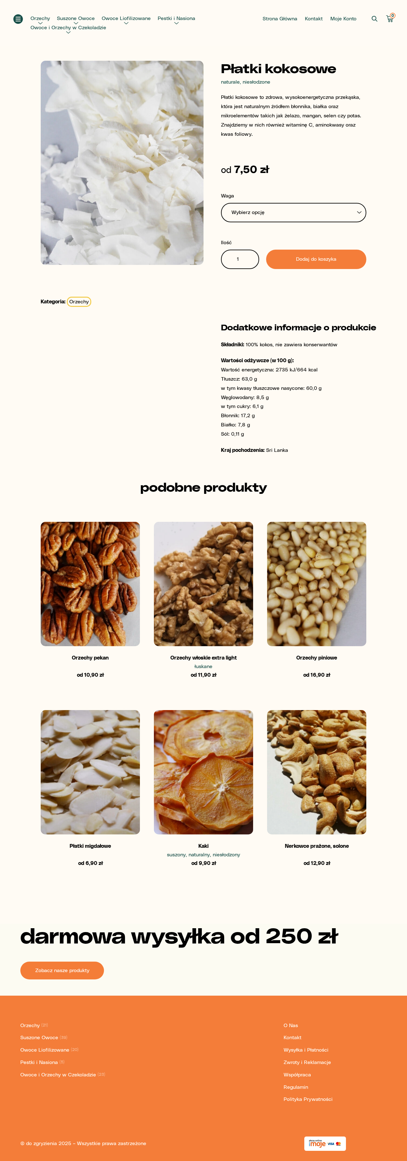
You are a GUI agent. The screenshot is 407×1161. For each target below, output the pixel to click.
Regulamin (296, 1087)
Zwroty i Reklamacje (307, 1062)
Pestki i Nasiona (176, 18)
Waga (227, 195)
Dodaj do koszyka (316, 259)
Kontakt (314, 18)
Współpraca (297, 1074)
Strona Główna (280, 18)
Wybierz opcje (90, 630)
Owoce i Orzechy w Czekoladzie (68, 27)
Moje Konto (343, 18)
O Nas (291, 1025)
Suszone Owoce (76, 18)
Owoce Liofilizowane (126, 18)
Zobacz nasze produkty (62, 970)
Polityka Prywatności (308, 1099)
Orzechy (40, 18)
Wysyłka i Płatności (306, 1050)
